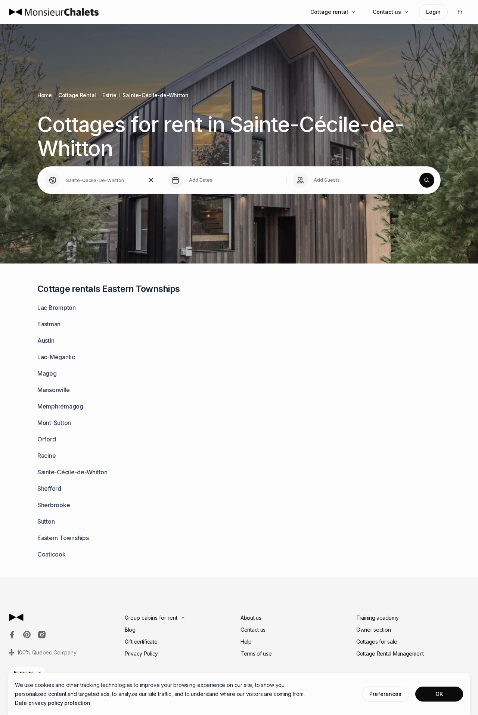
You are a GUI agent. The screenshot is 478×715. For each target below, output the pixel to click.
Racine (46, 455)
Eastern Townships (63, 538)
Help (246, 641)
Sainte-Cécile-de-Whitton (72, 472)
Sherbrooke (53, 505)
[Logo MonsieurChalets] (54, 12)
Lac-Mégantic (56, 357)
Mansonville (53, 390)
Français (24, 672)
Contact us (387, 12)
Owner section (373, 629)
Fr (459, 12)
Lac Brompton (56, 307)
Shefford (49, 488)
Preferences (385, 694)
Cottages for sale (376, 641)
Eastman (48, 324)
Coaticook (51, 554)
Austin (45, 340)
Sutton (46, 521)
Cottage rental (329, 12)
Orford (46, 439)
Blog (130, 629)
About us (250, 617)
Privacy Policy (141, 653)
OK (439, 694)
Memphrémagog (60, 406)
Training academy (377, 617)
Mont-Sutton (54, 422)
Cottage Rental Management (390, 653)
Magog (47, 373)
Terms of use (256, 653)
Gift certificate (141, 641)
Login (433, 12)
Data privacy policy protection (52, 703)
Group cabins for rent (151, 617)
